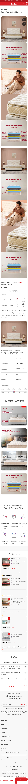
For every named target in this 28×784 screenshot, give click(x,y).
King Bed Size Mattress (12, 772)
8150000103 (9, 757)
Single (4, 611)
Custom (24, 611)
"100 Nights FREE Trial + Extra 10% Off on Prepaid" (14, 0)
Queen (14, 611)
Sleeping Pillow (10, 775)
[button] (4, 9)
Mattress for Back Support (8, 776)
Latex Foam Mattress (20, 775)
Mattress (4, 772)
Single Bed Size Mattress (12, 773)
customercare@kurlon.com (12, 752)
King (19, 611)
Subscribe (22, 704)
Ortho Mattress (18, 776)
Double (9, 611)
